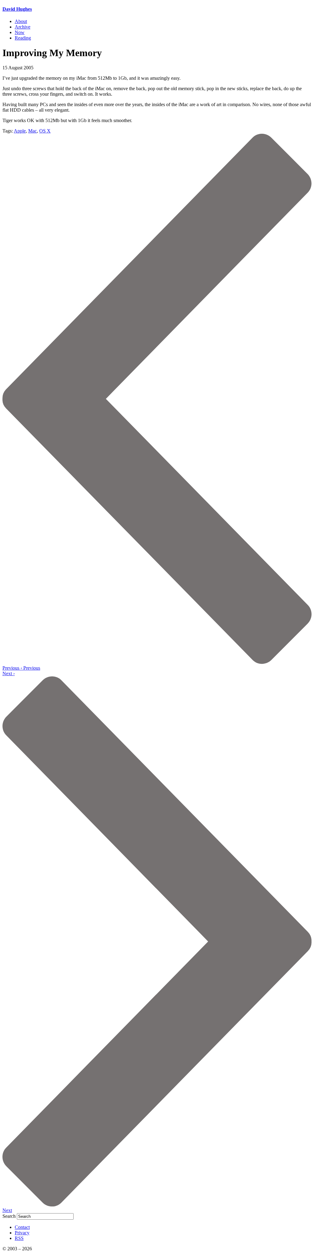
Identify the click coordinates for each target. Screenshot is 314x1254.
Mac (32, 130)
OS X (45, 130)
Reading (23, 37)
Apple (20, 130)
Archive (22, 26)
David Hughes (17, 9)
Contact (22, 1227)
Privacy (22, 1232)
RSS (19, 1238)
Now (20, 32)
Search (9, 1216)
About (21, 21)
